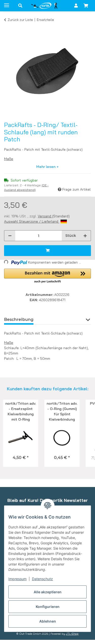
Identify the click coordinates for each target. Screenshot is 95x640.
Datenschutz (42, 579)
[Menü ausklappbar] (6, 3)
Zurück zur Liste (20, 20)
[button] (20, 6)
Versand (45, 216)
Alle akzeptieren (48, 592)
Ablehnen (47, 621)
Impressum (17, 579)
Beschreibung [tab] (18, 319)
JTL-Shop (72, 633)
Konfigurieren (48, 606)
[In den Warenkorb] (8, 27)
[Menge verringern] (9, 236)
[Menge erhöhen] (85, 236)
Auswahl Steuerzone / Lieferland (31, 221)
